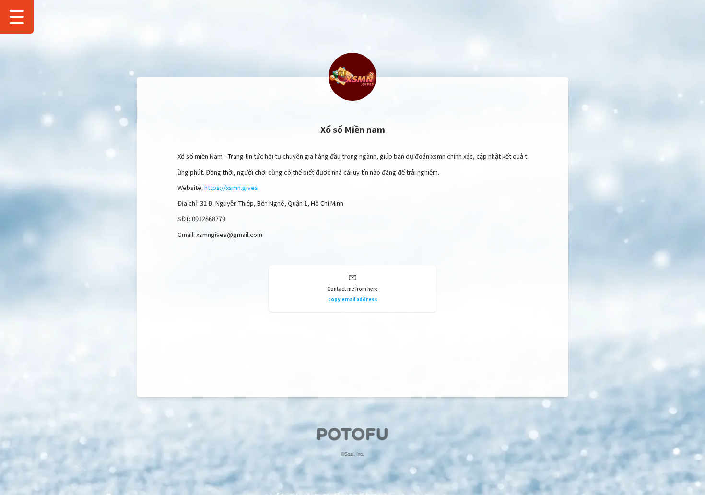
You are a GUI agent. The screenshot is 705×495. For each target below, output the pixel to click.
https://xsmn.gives (231, 187)
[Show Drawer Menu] (17, 17)
